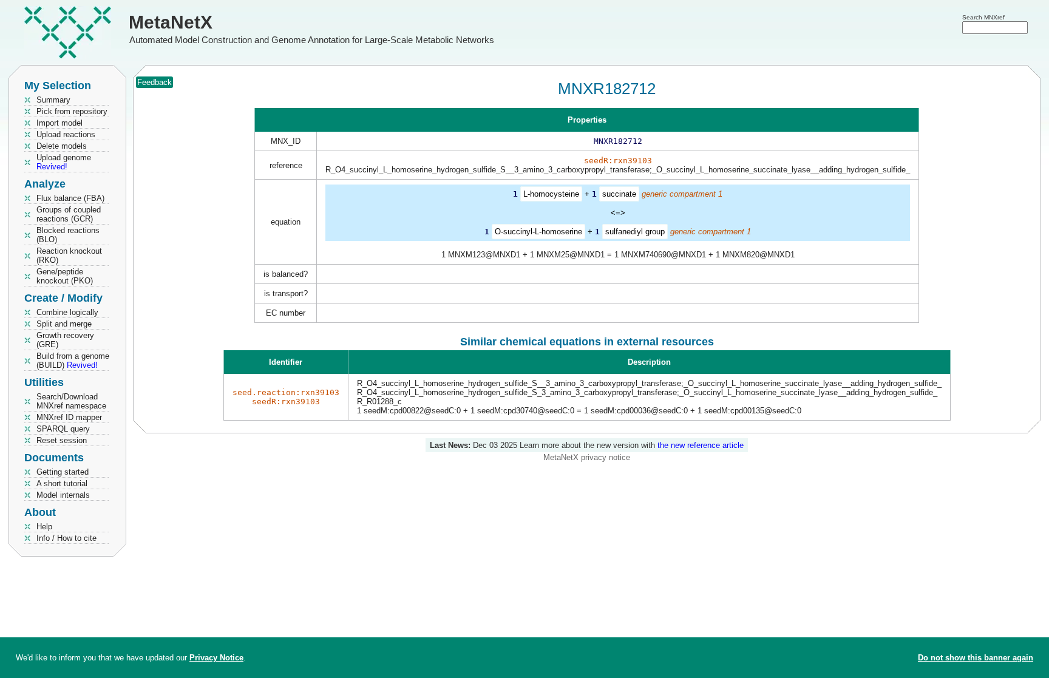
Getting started (62, 471)
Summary (53, 99)
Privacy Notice (216, 657)
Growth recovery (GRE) (65, 340)
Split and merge (64, 323)
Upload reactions (65, 134)
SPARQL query (63, 428)
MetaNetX (170, 22)
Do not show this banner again (975, 657)
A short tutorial (61, 483)
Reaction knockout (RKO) (69, 255)
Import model (59, 122)
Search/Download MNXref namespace (71, 401)
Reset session (61, 440)
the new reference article (700, 445)
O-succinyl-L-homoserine (538, 231)
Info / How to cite (66, 538)
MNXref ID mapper (69, 417)
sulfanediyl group (635, 231)
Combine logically (67, 312)
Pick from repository (71, 111)
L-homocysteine (551, 193)
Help (44, 526)
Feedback (154, 82)
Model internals (63, 495)
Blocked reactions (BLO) (68, 235)
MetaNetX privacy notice (586, 457)
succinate (619, 193)
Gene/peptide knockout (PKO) (64, 276)
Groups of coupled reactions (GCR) (68, 214)
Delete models (61, 146)
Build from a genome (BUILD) (72, 360)
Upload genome (63, 162)
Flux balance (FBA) (70, 198)
